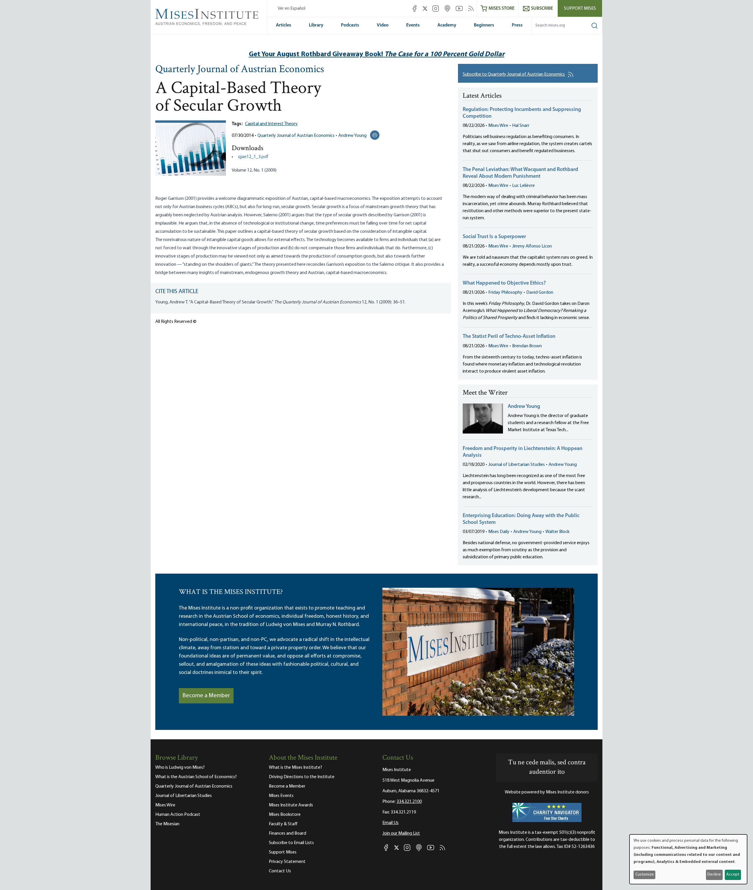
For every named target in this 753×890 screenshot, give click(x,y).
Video (383, 25)
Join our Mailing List (401, 833)
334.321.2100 (409, 801)
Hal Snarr (520, 125)
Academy (446, 25)
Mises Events (281, 795)
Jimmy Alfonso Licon (532, 246)
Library (316, 25)
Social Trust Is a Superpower (494, 237)
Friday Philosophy (505, 292)
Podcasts (350, 25)
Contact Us (280, 871)
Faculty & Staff (283, 824)
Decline (714, 874)
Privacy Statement (287, 861)
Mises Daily (498, 531)
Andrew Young (352, 135)
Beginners (484, 25)
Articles (283, 25)
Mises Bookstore (285, 814)
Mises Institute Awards (291, 805)
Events (413, 25)
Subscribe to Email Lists (291, 843)
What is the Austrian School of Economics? (196, 777)
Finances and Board (287, 833)
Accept (732, 874)
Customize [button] (644, 874)
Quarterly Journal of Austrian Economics (239, 69)
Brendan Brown (527, 346)
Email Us (390, 823)
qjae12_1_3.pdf (253, 157)
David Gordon (539, 292)
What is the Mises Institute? (295, 767)
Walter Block (557, 531)
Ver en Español (291, 8)
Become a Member (206, 696)
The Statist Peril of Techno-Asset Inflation (509, 336)
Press (517, 25)
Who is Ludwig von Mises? (180, 767)
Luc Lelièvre (523, 185)
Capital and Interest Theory (271, 124)
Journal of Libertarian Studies (516, 464)
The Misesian (167, 824)
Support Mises (580, 8)
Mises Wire (498, 125)
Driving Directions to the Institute (301, 777)
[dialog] (688, 859)
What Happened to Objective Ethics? (504, 283)
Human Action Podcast (177, 814)
